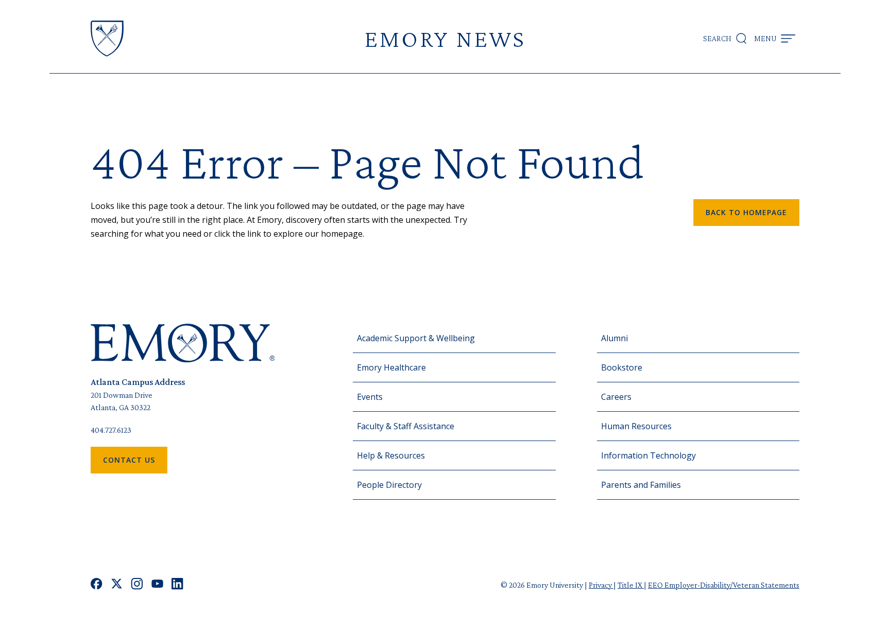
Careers (616, 396)
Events (370, 396)
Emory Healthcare (391, 367)
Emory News (445, 38)
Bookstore (621, 367)
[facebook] (96, 585)
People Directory (389, 484)
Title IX (631, 585)
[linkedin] (177, 585)
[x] (117, 585)
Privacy (601, 585)
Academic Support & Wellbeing (416, 338)
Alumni (614, 338)
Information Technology (648, 455)
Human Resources (636, 426)
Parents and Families (641, 484)
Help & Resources (391, 455)
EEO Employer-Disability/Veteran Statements (723, 585)
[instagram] (137, 585)
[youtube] (157, 585)
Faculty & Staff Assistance (405, 426)
